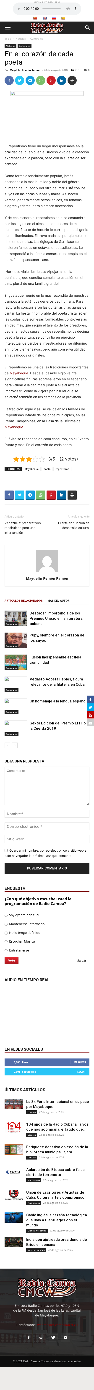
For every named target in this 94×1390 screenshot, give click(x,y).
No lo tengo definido (24, 932)
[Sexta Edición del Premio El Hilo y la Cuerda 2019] (16, 728)
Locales (32, 1112)
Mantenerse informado (26, 924)
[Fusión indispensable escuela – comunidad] (16, 662)
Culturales (36, 39)
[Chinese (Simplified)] (35, 18)
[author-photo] (47, 572)
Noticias (21, 39)
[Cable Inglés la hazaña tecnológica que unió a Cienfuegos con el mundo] (14, 1217)
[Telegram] (30, 80)
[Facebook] (9, 80)
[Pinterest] (51, 80)
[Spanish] (63, 18)
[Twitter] (19, 80)
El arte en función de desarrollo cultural (73, 525)
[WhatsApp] (40, 80)
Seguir (81, 1071)
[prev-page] (7, 745)
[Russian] (54, 18)
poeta (47, 469)
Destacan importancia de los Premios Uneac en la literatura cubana (56, 618)
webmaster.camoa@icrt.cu (57, 1325)
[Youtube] (65, 1337)
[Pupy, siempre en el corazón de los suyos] (16, 640)
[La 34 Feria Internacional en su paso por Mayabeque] (14, 1104)
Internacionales (36, 1250)
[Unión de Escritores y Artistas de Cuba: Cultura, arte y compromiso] (14, 1195)
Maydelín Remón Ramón (25, 70)
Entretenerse (18, 950)
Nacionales (34, 1180)
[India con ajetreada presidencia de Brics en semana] (14, 1242)
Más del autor (58, 600)
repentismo (62, 469)
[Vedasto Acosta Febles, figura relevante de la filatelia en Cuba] (16, 684)
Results (81, 960)
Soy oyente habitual (23, 915)
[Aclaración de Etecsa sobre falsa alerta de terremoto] (14, 1172)
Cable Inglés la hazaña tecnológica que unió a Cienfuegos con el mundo (56, 1220)
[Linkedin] (61, 80)
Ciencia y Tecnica (37, 1230)
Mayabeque (19, 373)
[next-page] (15, 745)
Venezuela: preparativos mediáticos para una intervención (23, 528)
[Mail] (40, 1337)
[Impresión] (72, 80)
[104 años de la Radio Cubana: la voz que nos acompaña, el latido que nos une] (14, 1127)
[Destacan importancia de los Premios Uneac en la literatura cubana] (16, 618)
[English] (44, 18)
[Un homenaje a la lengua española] (16, 706)
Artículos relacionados (24, 600)
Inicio (8, 39)
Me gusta (80, 1062)
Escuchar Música (21, 941)
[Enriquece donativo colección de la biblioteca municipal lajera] (14, 1149)
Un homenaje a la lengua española (59, 701)
